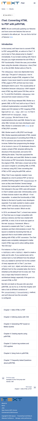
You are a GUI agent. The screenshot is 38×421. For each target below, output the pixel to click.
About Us (4, 403)
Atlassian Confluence (8, 418)
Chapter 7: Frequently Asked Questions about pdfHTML (17, 361)
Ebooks (11, 9)
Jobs (3, 408)
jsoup (27, 126)
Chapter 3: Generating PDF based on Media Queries (17, 325)
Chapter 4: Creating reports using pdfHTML (15, 335)
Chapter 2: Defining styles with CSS (16, 317)
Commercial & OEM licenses (10, 412)
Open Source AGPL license (9, 410)
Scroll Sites (27, 416)
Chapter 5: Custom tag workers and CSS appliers (16, 345)
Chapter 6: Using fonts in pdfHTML (16, 353)
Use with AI (8, 15)
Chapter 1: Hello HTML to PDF (14, 310)
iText (22, 3)
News (3, 405)
